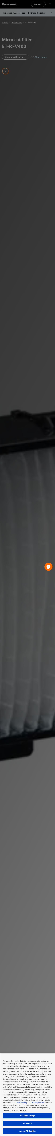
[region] (27, 1094)
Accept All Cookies (27, 1131)
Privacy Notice (38, 1102)
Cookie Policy (21, 1102)
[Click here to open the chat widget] (48, 567)
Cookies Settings (27, 1115)
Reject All (27, 1123)
